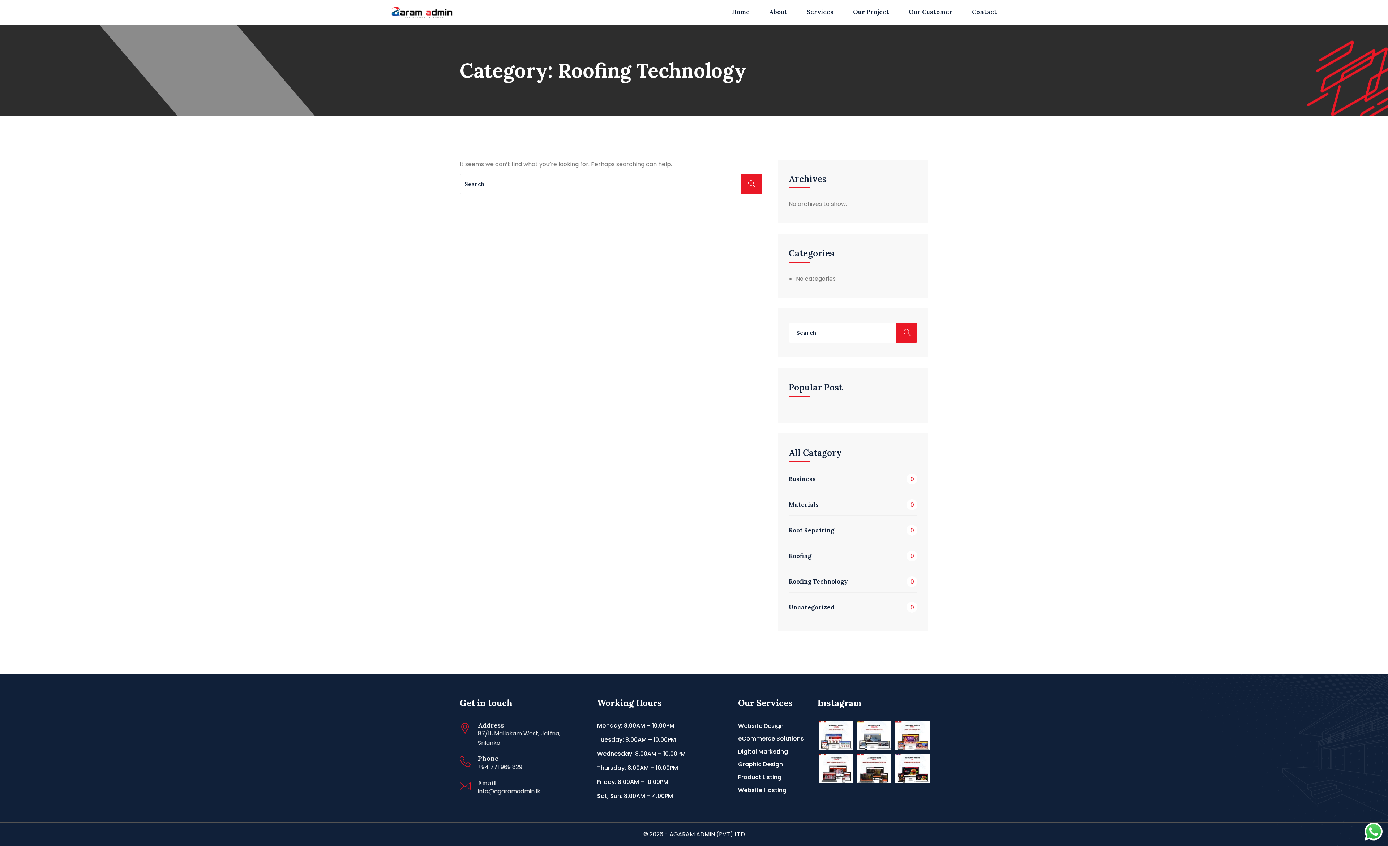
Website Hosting (762, 790)
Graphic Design (760, 764)
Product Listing (759, 777)
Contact (984, 12)
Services (820, 12)
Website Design (761, 726)
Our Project (871, 12)
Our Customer (930, 12)
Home (741, 12)
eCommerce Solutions (771, 738)
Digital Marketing (763, 751)
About (778, 12)
